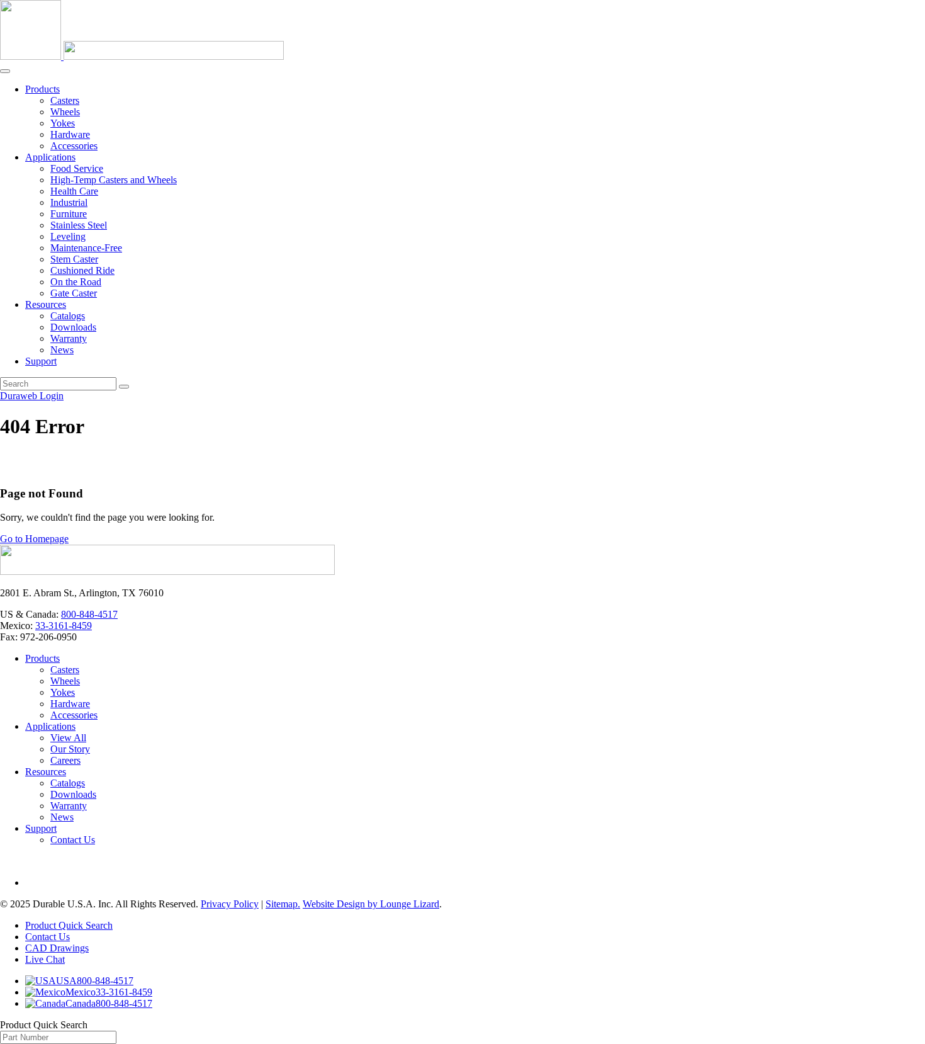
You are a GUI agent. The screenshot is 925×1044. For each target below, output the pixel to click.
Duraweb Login (32, 395)
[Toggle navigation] (5, 71)
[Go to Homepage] (167, 571)
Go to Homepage (34, 538)
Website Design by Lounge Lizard (371, 904)
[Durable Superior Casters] (142, 56)
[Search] (124, 387)
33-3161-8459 (63, 625)
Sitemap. (283, 904)
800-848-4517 (89, 614)
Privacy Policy (230, 904)
